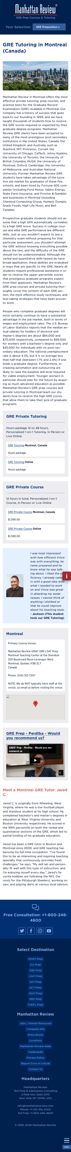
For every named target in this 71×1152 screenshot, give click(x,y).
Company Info (36, 1029)
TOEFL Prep (35, 1004)
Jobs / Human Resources (35, 1023)
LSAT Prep (35, 976)
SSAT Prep (35, 993)
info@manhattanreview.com (35, 1105)
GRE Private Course (20, 512)
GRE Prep (35, 970)
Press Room (35, 1034)
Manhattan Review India (35, 1046)
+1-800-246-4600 (41, 1113)
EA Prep (35, 964)
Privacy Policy (35, 1057)
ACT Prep (35, 987)
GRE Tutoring (16, 445)
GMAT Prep (35, 959)
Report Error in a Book (35, 1063)
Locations (35, 1040)
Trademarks (35, 1052)
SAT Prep (35, 981)
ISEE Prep (35, 999)
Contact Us (36, 1069)
